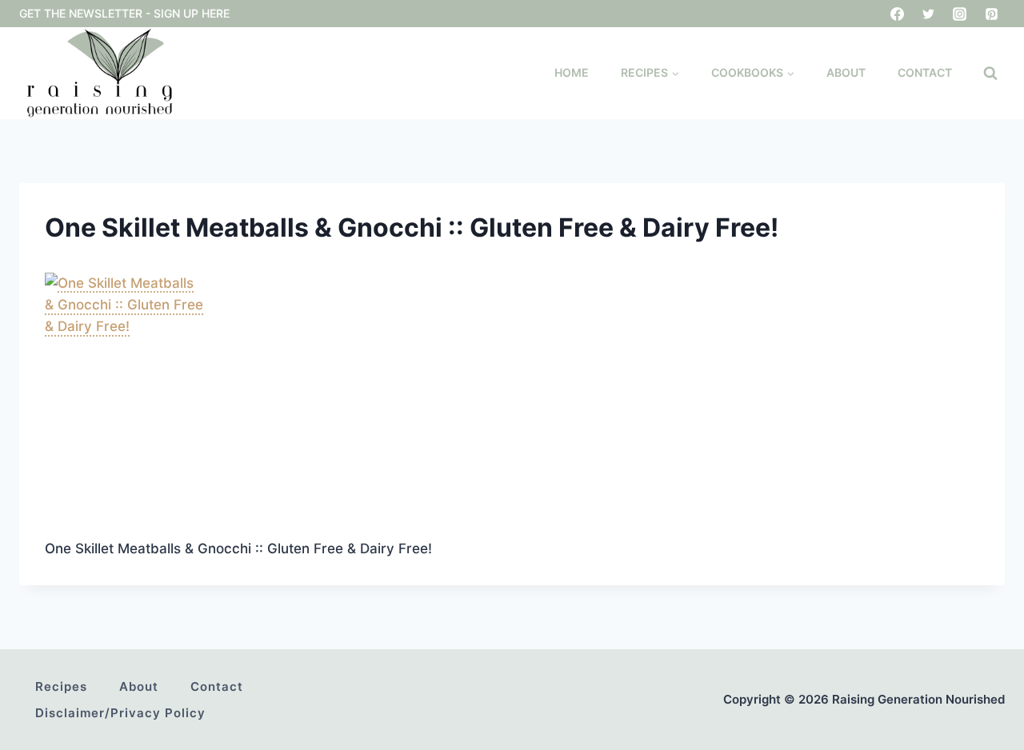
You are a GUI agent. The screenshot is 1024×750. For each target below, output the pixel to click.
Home (571, 72)
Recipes (61, 686)
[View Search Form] (990, 73)
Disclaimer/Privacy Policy (120, 712)
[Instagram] (960, 13)
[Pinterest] (991, 13)
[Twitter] (928, 13)
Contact (925, 72)
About (846, 72)
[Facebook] (897, 13)
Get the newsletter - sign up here (124, 13)
